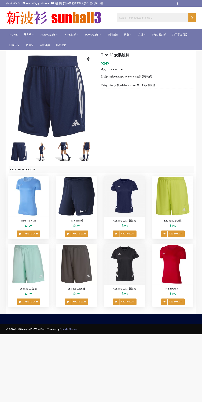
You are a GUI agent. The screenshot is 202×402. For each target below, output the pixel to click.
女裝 (140, 34)
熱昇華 (27, 34)
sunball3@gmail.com (37, 3)
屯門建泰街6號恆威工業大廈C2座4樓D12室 (78, 3)
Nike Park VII (28, 220)
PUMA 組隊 (91, 34)
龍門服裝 (113, 34)
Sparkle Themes (68, 329)
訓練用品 (14, 45)
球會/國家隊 (159, 34)
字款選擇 (45, 45)
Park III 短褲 (76, 220)
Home (13, 34)
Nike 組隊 (70, 34)
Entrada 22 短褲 (172, 220)
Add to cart (31, 234)
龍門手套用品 (179, 34)
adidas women (128, 85)
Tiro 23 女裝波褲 (146, 85)
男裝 (126, 34)
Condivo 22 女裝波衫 (124, 220)
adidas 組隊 (48, 34)
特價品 (29, 45)
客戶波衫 (61, 45)
